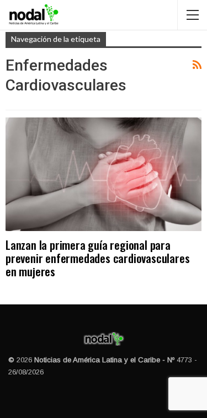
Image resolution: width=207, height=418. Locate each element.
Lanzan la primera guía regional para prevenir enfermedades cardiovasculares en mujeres (97, 258)
